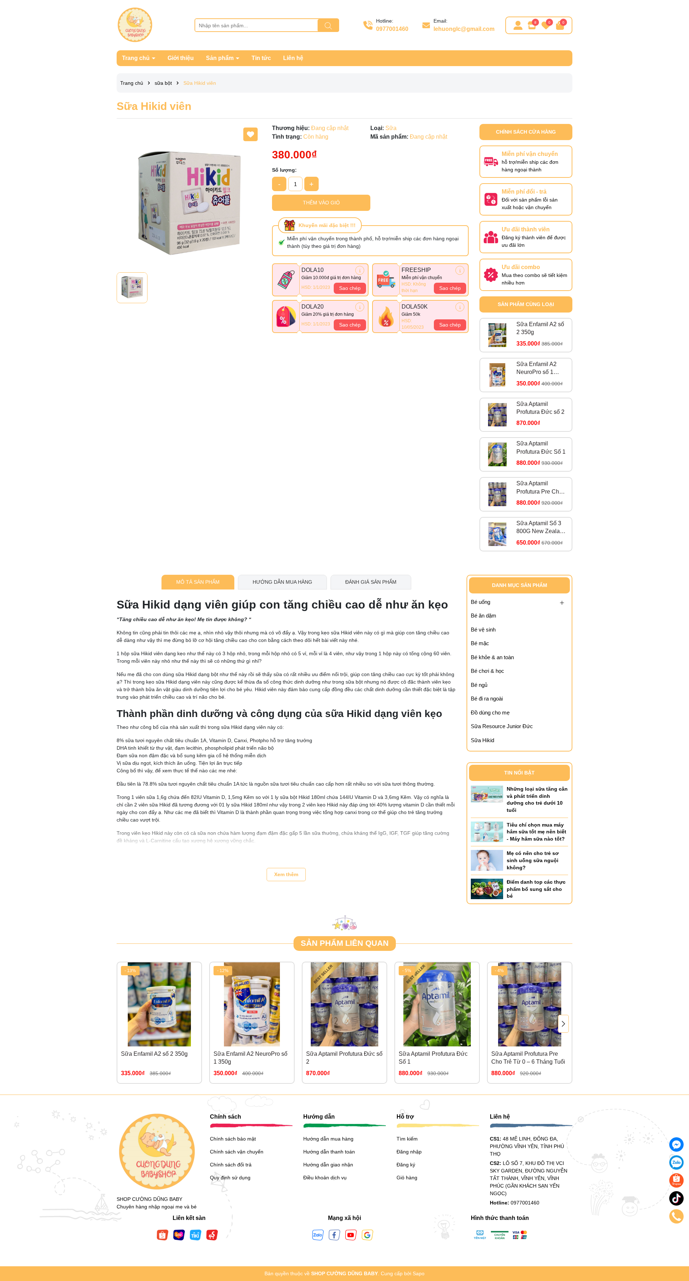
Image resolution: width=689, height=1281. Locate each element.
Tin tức (261, 58)
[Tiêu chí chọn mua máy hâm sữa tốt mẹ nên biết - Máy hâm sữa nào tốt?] (487, 831)
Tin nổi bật (519, 773)
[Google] (367, 1235)
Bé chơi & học (487, 671)
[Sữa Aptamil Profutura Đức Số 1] (497, 454)
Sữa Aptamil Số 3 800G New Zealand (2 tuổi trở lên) (541, 528)
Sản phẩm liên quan (345, 943)
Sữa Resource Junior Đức (502, 726)
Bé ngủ (479, 685)
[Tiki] (195, 1235)
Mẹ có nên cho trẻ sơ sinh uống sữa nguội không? (533, 860)
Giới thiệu (181, 58)
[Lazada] (179, 1235)
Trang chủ (136, 58)
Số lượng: (284, 170)
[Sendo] (212, 1235)
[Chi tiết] (359, 270)
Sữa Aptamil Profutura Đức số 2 (540, 408)
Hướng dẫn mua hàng (328, 1139)
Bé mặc (480, 643)
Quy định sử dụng (230, 1177)
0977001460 (392, 29)
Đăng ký (406, 1164)
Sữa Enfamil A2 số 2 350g (540, 328)
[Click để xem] (189, 196)
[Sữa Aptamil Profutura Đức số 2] (497, 415)
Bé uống (480, 602)
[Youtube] (351, 1235)
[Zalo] (318, 1235)
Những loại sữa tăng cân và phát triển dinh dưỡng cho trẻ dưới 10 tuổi (537, 799)
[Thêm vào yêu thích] (250, 134)
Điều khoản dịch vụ (325, 1177)
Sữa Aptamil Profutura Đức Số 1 (541, 447)
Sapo (419, 1273)
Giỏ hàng (407, 1177)
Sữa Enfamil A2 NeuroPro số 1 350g (536, 368)
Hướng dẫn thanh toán (329, 1152)
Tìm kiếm (407, 1139)
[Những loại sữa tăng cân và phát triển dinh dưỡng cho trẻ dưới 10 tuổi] (487, 794)
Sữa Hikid (482, 740)
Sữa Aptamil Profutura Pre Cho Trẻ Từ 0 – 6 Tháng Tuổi (541, 488)
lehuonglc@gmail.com (464, 29)
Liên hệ (293, 58)
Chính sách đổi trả (231, 1164)
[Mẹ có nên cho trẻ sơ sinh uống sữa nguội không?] (487, 860)
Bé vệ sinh (483, 629)
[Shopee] (162, 1235)
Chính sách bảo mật (233, 1139)
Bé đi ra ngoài (487, 698)
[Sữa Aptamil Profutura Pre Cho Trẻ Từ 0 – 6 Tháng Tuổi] (497, 494)
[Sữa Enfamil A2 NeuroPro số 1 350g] (497, 375)
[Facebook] (334, 1235)
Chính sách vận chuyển (236, 1152)
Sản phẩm (220, 58)
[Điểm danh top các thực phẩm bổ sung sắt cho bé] (487, 889)
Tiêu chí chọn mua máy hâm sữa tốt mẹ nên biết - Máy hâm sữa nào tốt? (536, 832)
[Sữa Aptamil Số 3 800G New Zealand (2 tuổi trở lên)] (497, 534)
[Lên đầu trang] (674, 1238)
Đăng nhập (409, 1152)
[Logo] (135, 25)
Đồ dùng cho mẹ (490, 712)
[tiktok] (676, 1198)
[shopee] (676, 1180)
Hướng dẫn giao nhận (328, 1164)
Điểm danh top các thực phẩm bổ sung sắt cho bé (536, 889)
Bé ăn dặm (483, 615)
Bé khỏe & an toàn (492, 657)
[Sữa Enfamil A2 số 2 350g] (497, 335)
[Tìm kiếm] (328, 25)
